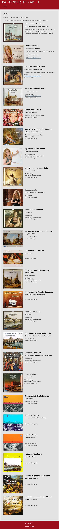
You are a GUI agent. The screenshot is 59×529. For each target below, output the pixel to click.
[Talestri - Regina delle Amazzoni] (13, 484)
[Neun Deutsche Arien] (13, 117)
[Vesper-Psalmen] (13, 383)
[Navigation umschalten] (5, 7)
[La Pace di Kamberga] (13, 462)
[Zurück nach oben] (56, 526)
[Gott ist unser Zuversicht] (13, 32)
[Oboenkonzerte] (13, 54)
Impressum (28, 523)
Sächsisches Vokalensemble (32, 76)
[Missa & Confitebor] (13, 320)
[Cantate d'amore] (13, 442)
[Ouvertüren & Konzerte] (13, 258)
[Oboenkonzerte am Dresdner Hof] (13, 340)
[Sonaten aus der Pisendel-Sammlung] (13, 299)
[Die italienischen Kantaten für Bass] (13, 238)
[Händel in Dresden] (13, 423)
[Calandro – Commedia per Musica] (13, 505)
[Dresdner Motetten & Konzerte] (13, 403)
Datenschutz (29, 526)
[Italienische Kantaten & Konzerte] (13, 136)
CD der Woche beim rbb (33, 58)
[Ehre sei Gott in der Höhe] (13, 75)
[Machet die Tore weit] (13, 361)
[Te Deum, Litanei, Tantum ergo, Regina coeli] (13, 279)
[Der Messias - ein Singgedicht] (13, 177)
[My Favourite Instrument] (13, 156)
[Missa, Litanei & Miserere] (13, 97)
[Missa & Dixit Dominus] (13, 218)
